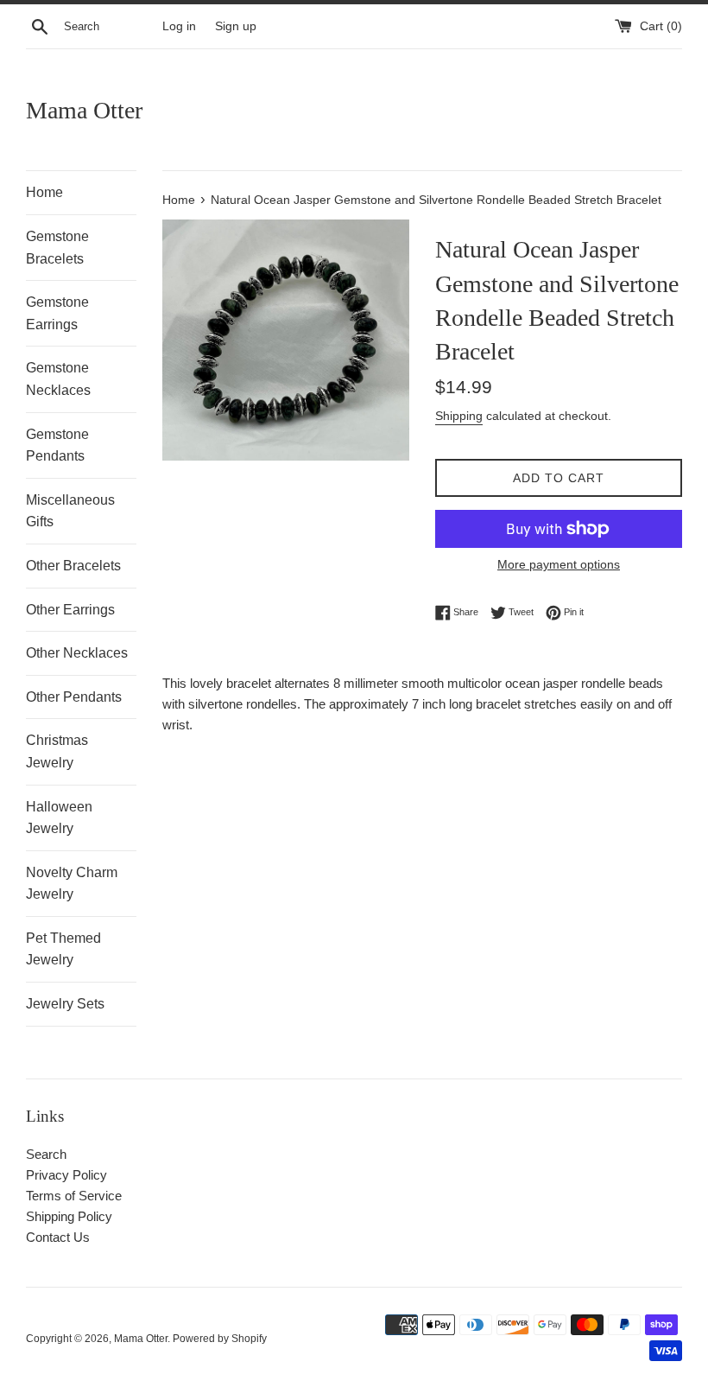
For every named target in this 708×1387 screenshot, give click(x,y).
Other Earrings (70, 609)
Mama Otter (84, 110)
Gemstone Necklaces (58, 379)
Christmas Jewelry (57, 751)
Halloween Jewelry (59, 818)
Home (44, 192)
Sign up (235, 26)
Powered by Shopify (220, 1339)
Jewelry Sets (65, 1003)
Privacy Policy (66, 1174)
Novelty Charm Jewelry (71, 883)
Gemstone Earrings (57, 313)
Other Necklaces (77, 653)
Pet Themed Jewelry (63, 949)
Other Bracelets (73, 565)
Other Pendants (74, 697)
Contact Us (58, 1237)
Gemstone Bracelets (57, 247)
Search (46, 1154)
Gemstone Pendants (57, 445)
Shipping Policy (69, 1216)
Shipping (459, 416)
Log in (179, 26)
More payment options (558, 564)
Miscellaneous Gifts (70, 511)
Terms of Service (74, 1195)
